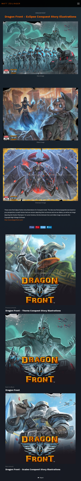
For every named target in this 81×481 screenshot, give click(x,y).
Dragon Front (40, 13)
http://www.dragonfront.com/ (13, 220)
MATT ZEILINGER (11, 3)
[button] (40, 478)
